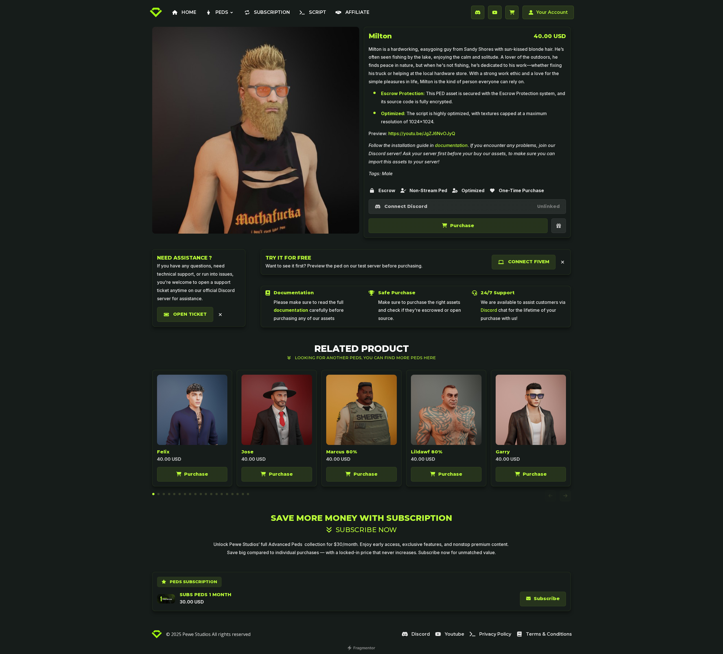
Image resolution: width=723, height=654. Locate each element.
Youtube (454, 634)
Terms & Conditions (549, 634)
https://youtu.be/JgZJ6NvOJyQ (421, 133)
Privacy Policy (495, 634)
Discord (420, 634)
